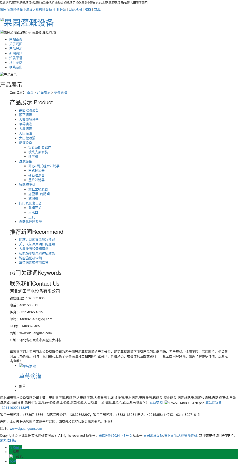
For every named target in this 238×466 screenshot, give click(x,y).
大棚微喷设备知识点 (33, 248)
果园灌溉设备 (10, 9)
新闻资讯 (15, 53)
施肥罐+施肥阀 (39, 193)
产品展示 (15, 48)
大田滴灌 (25, 133)
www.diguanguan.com (26, 428)
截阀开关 (34, 207)
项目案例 (15, 62)
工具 (31, 217)
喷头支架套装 (38, 151)
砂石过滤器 (36, 175)
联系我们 (15, 67)
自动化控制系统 (30, 221)
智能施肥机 (27, 184)
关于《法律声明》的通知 (37, 243)
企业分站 (59, 9)
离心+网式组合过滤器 (44, 165)
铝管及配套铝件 (39, 147)
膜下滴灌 (26, 9)
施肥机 (33, 198)
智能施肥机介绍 (30, 257)
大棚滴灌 (25, 128)
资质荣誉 (15, 57)
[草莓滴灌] (27, 365)
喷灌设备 (25, 142)
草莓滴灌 (60, 92)
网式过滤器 (36, 170)
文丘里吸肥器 (38, 189)
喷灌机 (33, 156)
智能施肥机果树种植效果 (37, 253)
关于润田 (15, 43)
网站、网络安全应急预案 (37, 239)
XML (97, 9)
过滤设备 (25, 161)
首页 (30, 92)
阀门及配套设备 (30, 203)
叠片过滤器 (36, 179)
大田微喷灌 (27, 138)
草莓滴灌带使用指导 (33, 262)
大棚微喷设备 (42, 9)
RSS (88, 9)
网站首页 (15, 39)
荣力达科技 (8, 440)
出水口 (33, 212)
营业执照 (156, 402)
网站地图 (75, 9)
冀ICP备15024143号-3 (115, 435)
